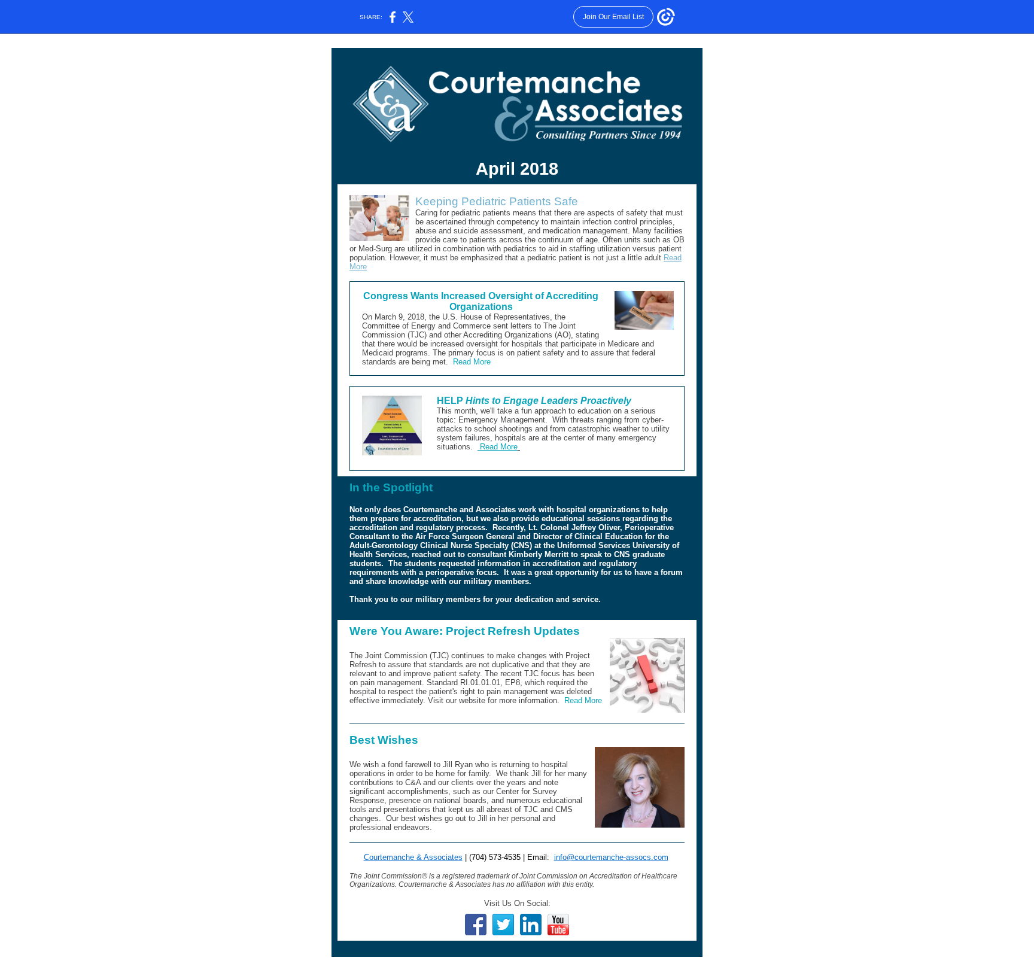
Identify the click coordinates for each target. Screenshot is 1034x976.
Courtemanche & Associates (413, 857)
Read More (472, 361)
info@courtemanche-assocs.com (611, 857)
